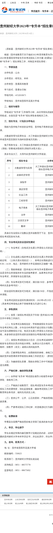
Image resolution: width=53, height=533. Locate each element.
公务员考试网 (20, 500)
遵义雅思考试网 (31, 503)
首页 (4, 3)
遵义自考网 (19, 503)
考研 (36, 3)
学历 (41, 3)
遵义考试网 (8, 503)
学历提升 (35, 11)
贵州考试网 (8, 500)
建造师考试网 (47, 500)
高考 (27, 3)
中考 (23, 3)
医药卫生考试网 (33, 500)
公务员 (13, 3)
